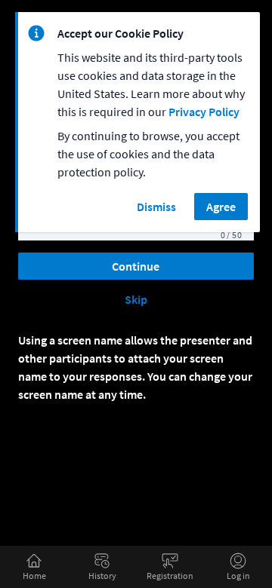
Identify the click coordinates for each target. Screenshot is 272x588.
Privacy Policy (204, 111)
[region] (137, 128)
